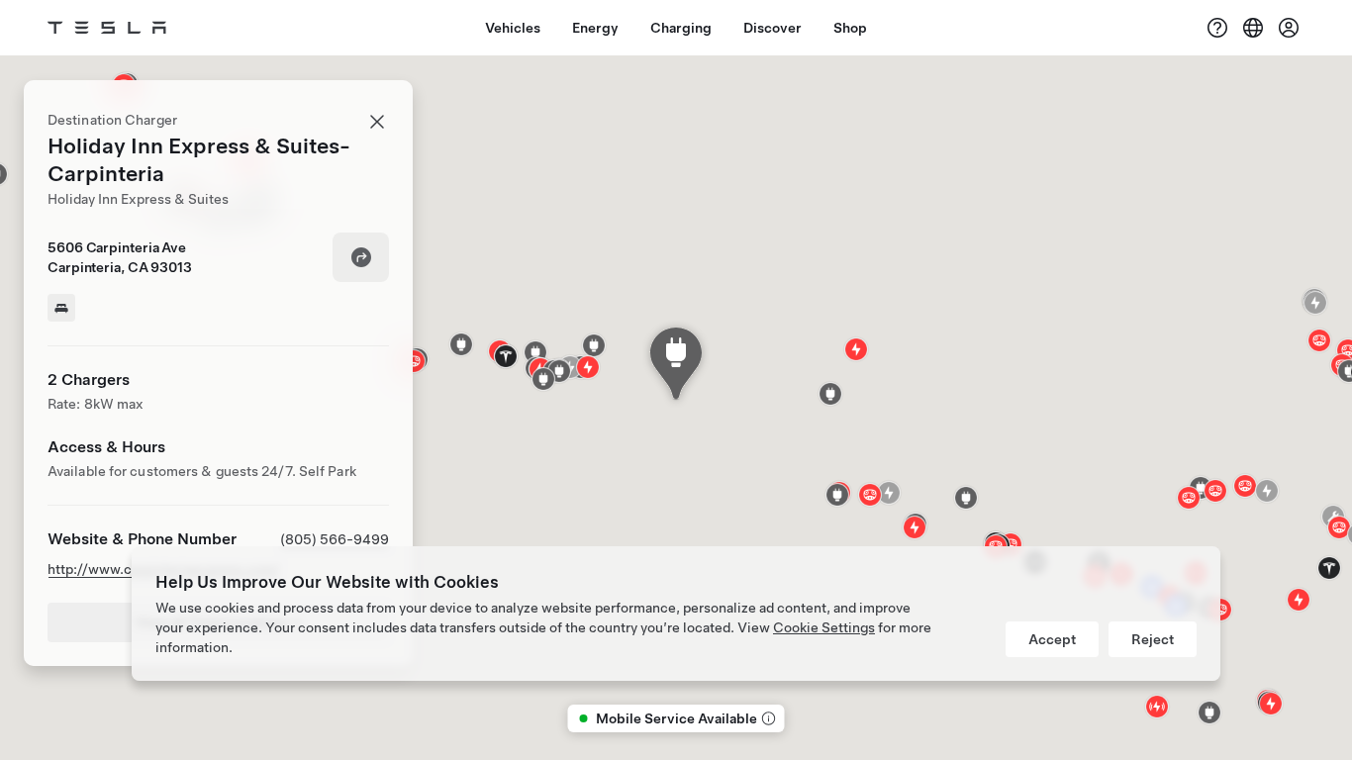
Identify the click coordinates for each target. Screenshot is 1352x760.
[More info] (767, 718)
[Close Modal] (377, 122)
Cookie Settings (824, 627)
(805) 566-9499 (334, 539)
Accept (1052, 639)
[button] (559, 371)
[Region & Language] (1253, 28)
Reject (1152, 639)
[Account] (1288, 28)
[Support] (1217, 28)
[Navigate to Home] (107, 28)
